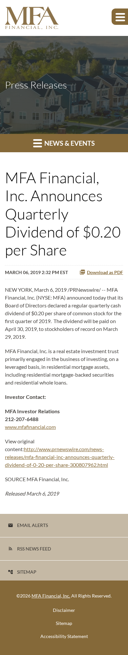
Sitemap (22, 572)
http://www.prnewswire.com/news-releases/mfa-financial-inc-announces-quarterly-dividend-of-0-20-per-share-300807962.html (60, 457)
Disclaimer (64, 610)
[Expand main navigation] (120, 16)
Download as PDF (105, 272)
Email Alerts (28, 525)
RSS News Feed (29, 548)
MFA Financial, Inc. (51, 595)
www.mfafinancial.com (30, 427)
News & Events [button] (69, 143)
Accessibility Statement (64, 636)
